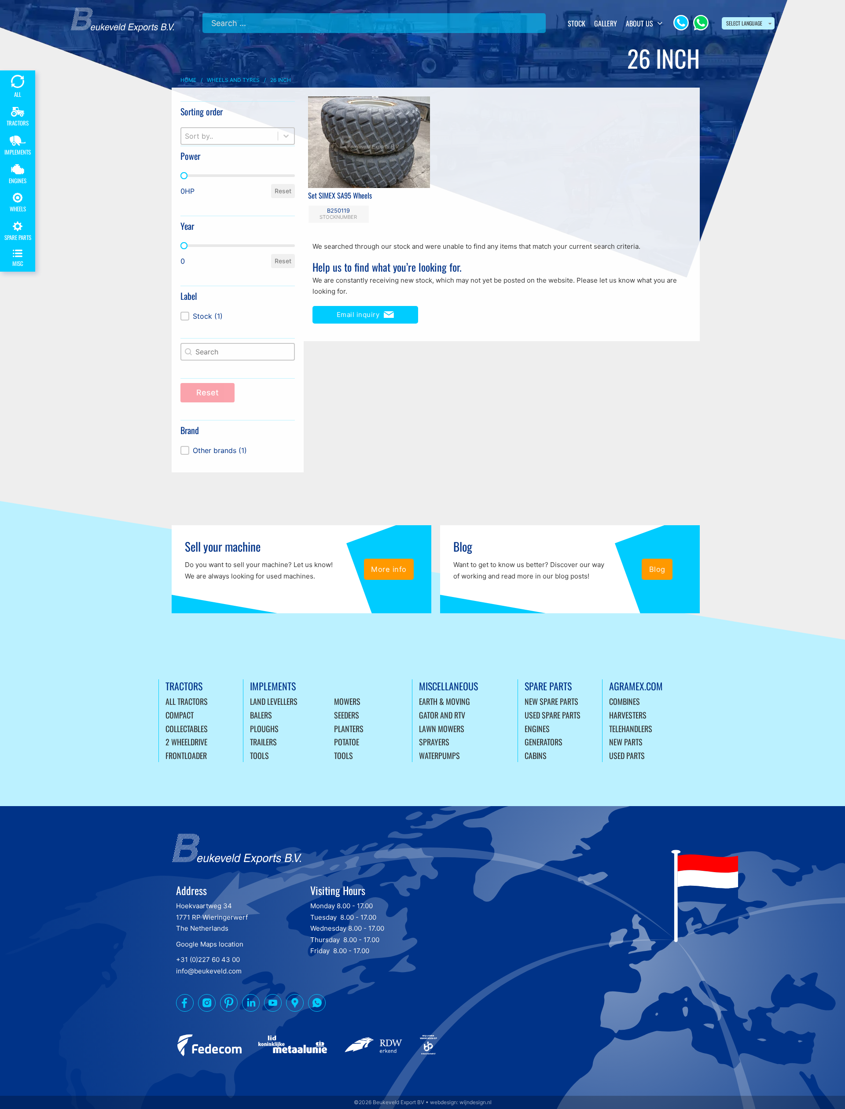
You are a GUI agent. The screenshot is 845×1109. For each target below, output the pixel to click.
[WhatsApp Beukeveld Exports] (317, 1004)
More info (389, 569)
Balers (261, 715)
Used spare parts (552, 715)
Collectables (186, 728)
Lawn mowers (441, 728)
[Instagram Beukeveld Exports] (207, 1004)
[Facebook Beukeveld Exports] (185, 1004)
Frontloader (186, 755)
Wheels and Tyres (233, 80)
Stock (576, 23)
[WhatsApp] (701, 22)
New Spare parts (551, 701)
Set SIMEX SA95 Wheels (340, 195)
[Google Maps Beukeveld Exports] (295, 1004)
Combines (624, 701)
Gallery (605, 23)
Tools (259, 755)
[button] (237, 316)
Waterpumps (439, 755)
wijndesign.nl (475, 1102)
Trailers (263, 742)
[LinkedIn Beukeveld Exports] (251, 1004)
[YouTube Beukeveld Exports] (273, 1004)
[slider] (183, 175)
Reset (283, 191)
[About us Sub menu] (660, 23)
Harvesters (628, 715)
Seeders (346, 715)
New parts (626, 742)
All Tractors (186, 701)
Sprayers (434, 742)
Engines (537, 728)
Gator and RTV (442, 715)
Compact (179, 715)
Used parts (627, 755)
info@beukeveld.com (209, 971)
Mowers (347, 701)
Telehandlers (630, 728)
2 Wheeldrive (186, 742)
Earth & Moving (444, 701)
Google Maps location (209, 944)
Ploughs (264, 728)
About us (639, 23)
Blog (657, 569)
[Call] (681, 22)
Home (188, 80)
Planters (349, 728)
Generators (543, 742)
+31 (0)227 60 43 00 (208, 959)
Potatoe (346, 742)
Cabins (536, 755)
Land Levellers (274, 701)
